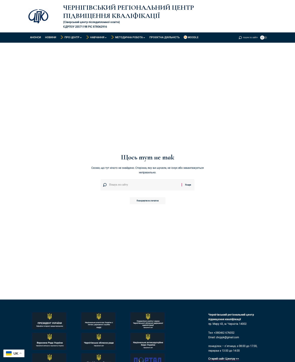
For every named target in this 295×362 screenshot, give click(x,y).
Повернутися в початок (148, 201)
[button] (248, 37)
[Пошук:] (144, 184)
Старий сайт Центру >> (223, 358)
